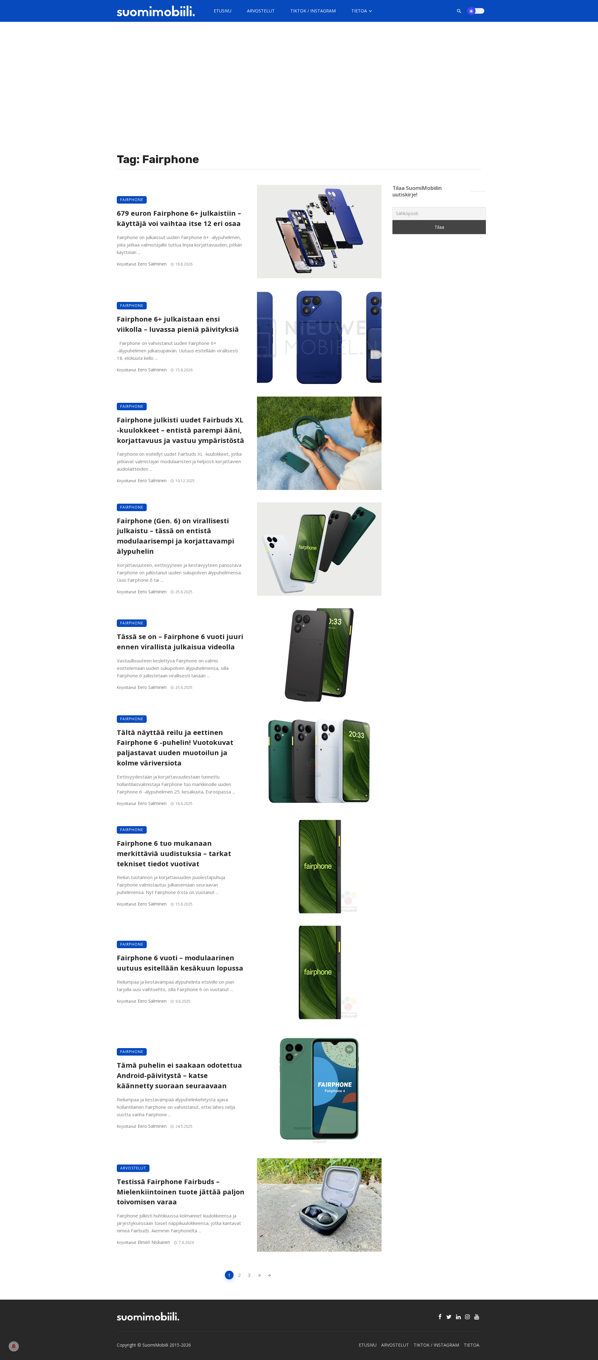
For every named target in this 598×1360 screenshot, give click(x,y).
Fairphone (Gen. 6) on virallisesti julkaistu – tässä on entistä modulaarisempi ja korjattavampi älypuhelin (175, 536)
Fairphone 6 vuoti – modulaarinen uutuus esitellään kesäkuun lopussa (180, 962)
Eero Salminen (152, 264)
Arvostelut (261, 11)
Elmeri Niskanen (154, 1242)
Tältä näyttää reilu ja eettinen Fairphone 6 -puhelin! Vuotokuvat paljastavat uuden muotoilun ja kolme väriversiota (175, 747)
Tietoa (359, 11)
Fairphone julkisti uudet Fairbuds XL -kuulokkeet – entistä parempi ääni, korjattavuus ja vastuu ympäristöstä (180, 430)
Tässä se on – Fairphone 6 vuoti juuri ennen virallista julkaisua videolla (180, 641)
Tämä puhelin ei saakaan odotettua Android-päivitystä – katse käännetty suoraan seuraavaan (179, 1075)
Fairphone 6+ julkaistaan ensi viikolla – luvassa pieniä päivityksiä (178, 324)
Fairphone (131, 199)
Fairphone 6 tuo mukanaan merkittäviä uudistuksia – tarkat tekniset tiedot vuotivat (174, 853)
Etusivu (222, 11)
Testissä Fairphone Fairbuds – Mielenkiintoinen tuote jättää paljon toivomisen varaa (180, 1192)
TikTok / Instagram (313, 11)
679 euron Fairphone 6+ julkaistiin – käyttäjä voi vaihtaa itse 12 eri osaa (179, 218)
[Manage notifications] (14, 1346)
